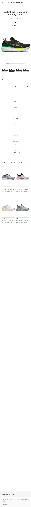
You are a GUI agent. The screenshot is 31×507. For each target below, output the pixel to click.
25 (19, 8)
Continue (4, 504)
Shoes (2, 8)
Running (15, 135)
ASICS (7, 8)
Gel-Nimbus (14, 8)
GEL (15, 144)
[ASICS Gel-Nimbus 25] (4, 70)
